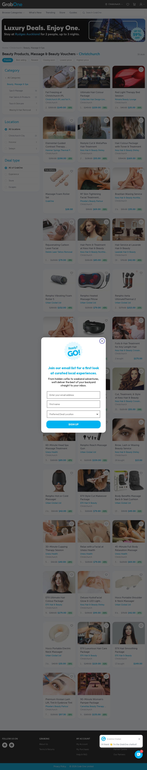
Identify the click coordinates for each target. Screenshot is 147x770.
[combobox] (72, 414)
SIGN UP (73, 424)
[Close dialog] (102, 341)
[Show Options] (97, 414)
